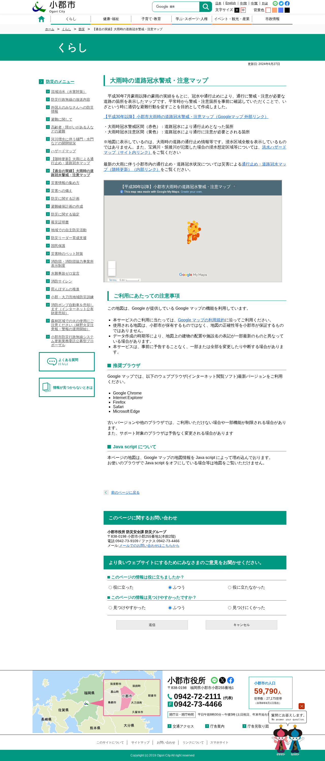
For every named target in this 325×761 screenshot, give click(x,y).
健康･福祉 (111, 19)
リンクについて (193, 742)
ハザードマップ (63, 151)
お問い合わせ (166, 742)
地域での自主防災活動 (69, 230)
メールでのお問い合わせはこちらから (149, 545)
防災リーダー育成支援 (69, 238)
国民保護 (58, 246)
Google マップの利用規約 (201, 320)
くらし (71, 19)
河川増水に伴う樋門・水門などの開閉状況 (72, 141)
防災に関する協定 (65, 214)
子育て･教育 (151, 19)
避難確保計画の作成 (67, 206)
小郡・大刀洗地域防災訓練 (72, 297)
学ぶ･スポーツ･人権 (192, 19)
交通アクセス (183, 726)
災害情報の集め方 (65, 183)
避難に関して (61, 119)
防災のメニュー (60, 81)
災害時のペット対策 (67, 254)
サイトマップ (140, 742)
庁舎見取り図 (258, 726)
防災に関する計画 (65, 198)
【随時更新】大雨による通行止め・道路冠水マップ (72, 161)
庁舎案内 (217, 726)
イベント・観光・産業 (232, 19)
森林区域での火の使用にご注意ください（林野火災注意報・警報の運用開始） (72, 325)
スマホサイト (219, 742)
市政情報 (272, 19)
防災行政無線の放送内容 (70, 99)
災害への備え (61, 191)
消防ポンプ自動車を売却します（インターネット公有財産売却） (72, 309)
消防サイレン (61, 281)
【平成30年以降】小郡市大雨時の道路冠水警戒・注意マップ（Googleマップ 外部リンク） (186, 116)
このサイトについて (110, 742)
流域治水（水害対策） (69, 92)
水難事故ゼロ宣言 (65, 273)
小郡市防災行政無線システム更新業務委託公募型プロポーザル (72, 341)
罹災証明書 (60, 222)
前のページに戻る (125, 492)
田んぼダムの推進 (65, 289)
